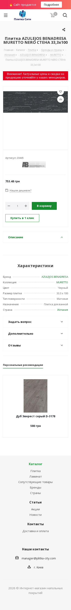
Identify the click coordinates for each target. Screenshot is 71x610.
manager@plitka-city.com (39, 558)
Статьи (35, 502)
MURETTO (62, 282)
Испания (62, 309)
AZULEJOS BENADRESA (55, 277)
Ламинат (35, 476)
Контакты (35, 524)
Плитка (35, 471)
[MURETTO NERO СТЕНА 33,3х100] (35, 114)
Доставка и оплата (35, 531)
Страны (35, 493)
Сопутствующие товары (35, 482)
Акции (35, 509)
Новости (35, 515)
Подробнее (51, 4)
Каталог (35, 464)
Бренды (35, 487)
